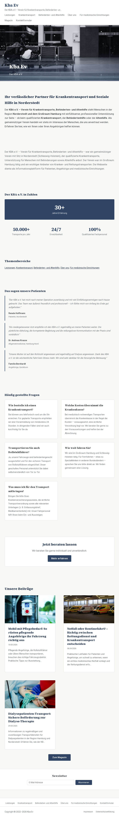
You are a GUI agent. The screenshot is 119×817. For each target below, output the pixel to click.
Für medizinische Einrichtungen (94, 15)
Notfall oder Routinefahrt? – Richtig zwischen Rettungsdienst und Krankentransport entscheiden (87, 636)
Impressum (88, 812)
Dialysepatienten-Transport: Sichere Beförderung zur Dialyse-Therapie (29, 717)
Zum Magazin (59, 757)
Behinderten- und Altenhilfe (51, 15)
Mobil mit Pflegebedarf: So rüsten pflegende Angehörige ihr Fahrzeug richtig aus (27, 634)
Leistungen (10, 15)
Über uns (72, 15)
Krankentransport (27, 15)
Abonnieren (83, 782)
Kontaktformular (24, 20)
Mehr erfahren (59, 558)
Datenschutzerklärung (105, 812)
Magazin (9, 20)
